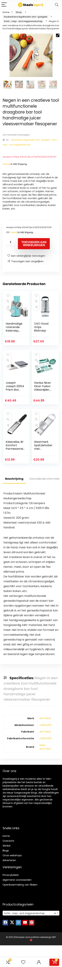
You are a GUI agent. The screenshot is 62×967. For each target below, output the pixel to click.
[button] (57, 35)
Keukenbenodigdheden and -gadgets (25, 16)
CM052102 (45, 725)
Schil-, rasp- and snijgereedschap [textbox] (30, 913)
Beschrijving (14, 479)
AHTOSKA (45, 718)
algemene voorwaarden (17, 880)
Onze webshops (12, 855)
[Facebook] (5, 922)
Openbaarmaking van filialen (20, 884)
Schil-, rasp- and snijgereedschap (23, 21)
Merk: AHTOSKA (45, 747)
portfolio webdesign (41, 937)
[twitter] (12, 922)
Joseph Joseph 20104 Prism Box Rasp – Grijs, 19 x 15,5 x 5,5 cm (15, 390)
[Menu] (4, 4)
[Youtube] (25, 922)
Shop (19, 12)
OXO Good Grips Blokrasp (41, 327)
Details (6, 164)
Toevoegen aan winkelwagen (33, 244)
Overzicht (8, 841)
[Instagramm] (18, 922)
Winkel (6, 845)
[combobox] (31, 913)
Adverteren (9, 860)
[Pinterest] (31, 922)
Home (6, 12)
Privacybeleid (10, 875)
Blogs (6, 850)
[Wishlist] (23, 962)
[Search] (57, 4)
